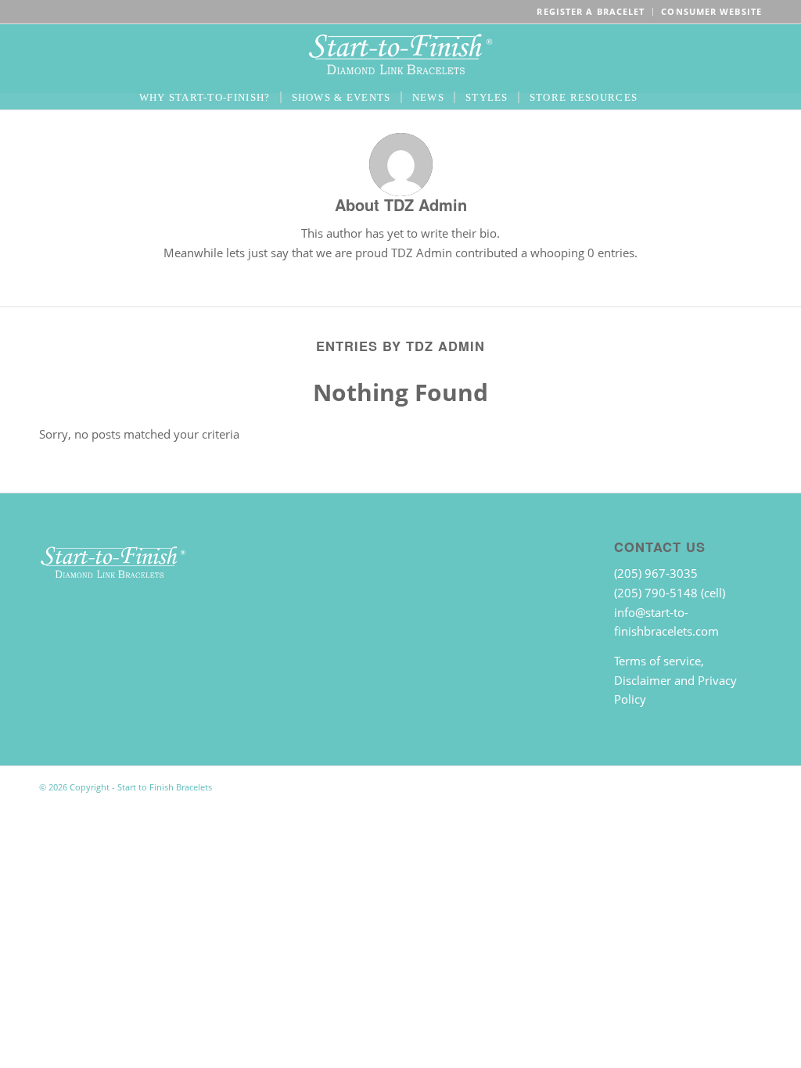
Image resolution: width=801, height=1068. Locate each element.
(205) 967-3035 (656, 573)
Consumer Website (711, 11)
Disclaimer (642, 680)
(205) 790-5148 (657, 592)
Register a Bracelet (591, 11)
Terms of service (657, 660)
